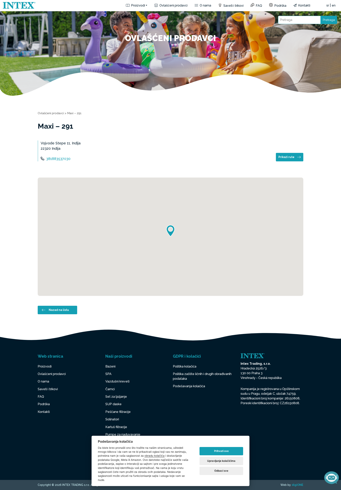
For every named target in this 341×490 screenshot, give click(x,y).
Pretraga (329, 20)
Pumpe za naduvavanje (122, 434)
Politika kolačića (184, 366)
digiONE (297, 484)
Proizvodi (137, 5)
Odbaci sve (221, 470)
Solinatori (112, 419)
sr (327, 5)
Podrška (280, 5)
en (333, 5)
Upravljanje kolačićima (221, 460)
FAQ (258, 5)
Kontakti (303, 5)
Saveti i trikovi (233, 5)
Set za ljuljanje (116, 396)
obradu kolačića (154, 455)
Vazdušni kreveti (117, 381)
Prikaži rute (286, 157)
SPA (108, 374)
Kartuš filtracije (116, 427)
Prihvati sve (221, 451)
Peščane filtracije (118, 412)
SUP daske (113, 404)
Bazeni (110, 366)
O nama (205, 5)
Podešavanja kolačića (189, 386)
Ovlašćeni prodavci (173, 5)
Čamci (110, 389)
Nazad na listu (59, 309)
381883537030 (58, 159)
